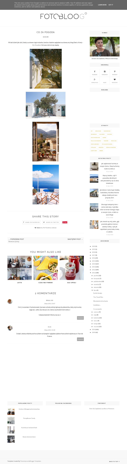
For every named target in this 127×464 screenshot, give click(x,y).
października (97, 281)
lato (41, 227)
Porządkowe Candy (29, 418)
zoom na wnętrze (111, 147)
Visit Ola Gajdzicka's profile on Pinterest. (101, 408)
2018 (93, 252)
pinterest (114, 74)
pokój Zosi (113, 140)
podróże (106, 140)
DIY (92, 131)
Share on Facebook (32, 222)
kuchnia (109, 134)
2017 (93, 255)
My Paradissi (36, 45)
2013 (93, 267)
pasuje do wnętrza (96, 140)
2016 (93, 258)
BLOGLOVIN (114, 82)
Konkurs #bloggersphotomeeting (29, 409)
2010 (93, 329)
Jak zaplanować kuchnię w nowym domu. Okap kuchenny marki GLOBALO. (109, 166)
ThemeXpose (24, 461)
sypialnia (93, 147)
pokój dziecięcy (95, 144)
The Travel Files (98, 297)
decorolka (94, 134)
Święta (101, 150)
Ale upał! (71, 283)
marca (95, 320)
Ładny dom (94, 150)
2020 (93, 246)
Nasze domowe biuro (29, 437)
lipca (95, 290)
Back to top (113, 461)
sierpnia (96, 287)
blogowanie (107, 131)
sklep (104, 82)
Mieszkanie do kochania (100, 301)
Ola (49, 327)
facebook (94, 74)
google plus (94, 82)
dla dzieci (102, 134)
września (96, 284)
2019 (93, 249)
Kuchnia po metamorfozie (29, 427)
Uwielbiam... (97, 305)
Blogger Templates (35, 461)
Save (65, 222)
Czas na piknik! (45, 283)
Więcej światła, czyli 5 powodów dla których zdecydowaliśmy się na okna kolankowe (110, 179)
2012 (93, 270)
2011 (93, 273)
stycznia (96, 326)
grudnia (96, 275)
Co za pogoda (97, 309)
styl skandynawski (107, 144)
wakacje (53, 227)
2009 (93, 332)
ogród (104, 137)
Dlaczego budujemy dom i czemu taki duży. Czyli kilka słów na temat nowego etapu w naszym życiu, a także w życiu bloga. (109, 209)
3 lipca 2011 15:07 (49, 303)
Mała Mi (49, 300)
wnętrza (101, 147)
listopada (96, 278)
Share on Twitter (52, 222)
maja (95, 315)
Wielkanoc (98, 131)
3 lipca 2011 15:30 (49, 330)
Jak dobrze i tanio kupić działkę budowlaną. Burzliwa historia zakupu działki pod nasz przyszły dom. (109, 194)
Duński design (97, 293)
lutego (96, 323)
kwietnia (96, 318)
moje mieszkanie (95, 137)
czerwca (96, 312)
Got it (111, 5)
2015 (93, 261)
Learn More (102, 5)
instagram (105, 74)
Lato (19, 283)
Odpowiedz (80, 318)
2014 (93, 264)
